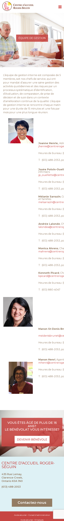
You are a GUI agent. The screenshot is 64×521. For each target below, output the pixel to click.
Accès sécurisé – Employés (32, 520)
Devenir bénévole (32, 439)
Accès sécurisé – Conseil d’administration (32, 515)
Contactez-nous (32, 503)
